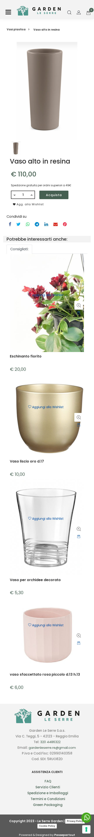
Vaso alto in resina (46, 29)
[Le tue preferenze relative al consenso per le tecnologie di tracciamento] (86, 829)
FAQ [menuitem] (48, 781)
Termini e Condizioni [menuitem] (48, 799)
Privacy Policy (75, 821)
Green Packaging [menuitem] (48, 804)
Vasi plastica (16, 29)
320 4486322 (50, 742)
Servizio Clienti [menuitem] (47, 787)
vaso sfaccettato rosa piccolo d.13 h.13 (45, 674)
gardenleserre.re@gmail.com (52, 747)
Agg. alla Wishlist (30, 204)
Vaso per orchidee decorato (35, 580)
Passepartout (64, 835)
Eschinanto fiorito (26, 356)
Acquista (54, 195)
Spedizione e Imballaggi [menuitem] (47, 793)
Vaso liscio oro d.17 (27, 461)
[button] (47, 90)
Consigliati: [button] (19, 249)
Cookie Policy (47, 825)
